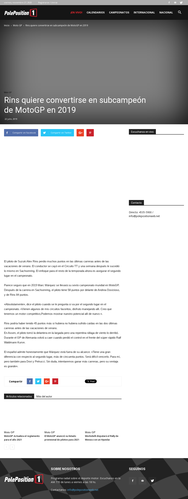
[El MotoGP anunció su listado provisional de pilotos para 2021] (62, 416)
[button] (179, 12)
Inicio (7, 25)
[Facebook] (169, 2)
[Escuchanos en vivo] (156, 164)
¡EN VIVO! (76, 12)
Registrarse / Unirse (47, 2)
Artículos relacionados (19, 396)
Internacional (144, 12)
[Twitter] (181, 2)
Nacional (166, 12)
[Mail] (175, 2)
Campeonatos (119, 12)
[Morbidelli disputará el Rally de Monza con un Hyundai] (103, 416)
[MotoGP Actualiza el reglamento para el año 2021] (22, 416)
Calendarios (96, 12)
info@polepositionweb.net (82, 489)
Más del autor (44, 396)
